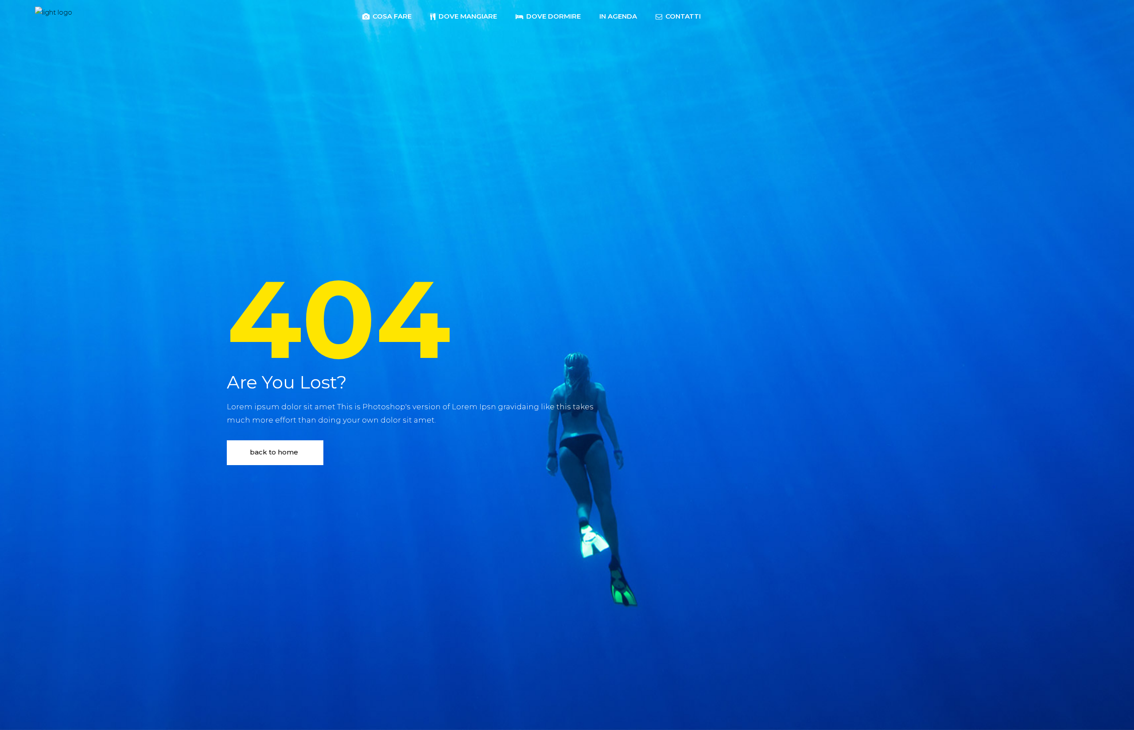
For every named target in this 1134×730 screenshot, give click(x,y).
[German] (744, 15)
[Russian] (779, 15)
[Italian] (717, 15)
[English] (726, 15)
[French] (735, 15)
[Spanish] (753, 15)
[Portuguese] (761, 15)
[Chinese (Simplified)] (770, 15)
